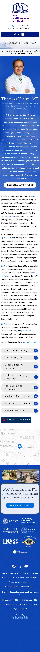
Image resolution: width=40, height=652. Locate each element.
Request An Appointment (21, 28)
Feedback (7, 578)
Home (4, 573)
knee (23, 129)
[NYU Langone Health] (20, 18)
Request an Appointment (20, 185)
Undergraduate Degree (17, 350)
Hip (14, 312)
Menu (17, 34)
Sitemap (34, 573)
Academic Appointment (17, 396)
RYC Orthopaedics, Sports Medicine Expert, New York (18, 51)
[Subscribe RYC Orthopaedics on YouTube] (26, 566)
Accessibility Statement (20, 582)
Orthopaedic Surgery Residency (16, 377)
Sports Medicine (7, 238)
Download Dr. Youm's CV (18, 420)
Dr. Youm (31, 196)
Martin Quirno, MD (29, 604)
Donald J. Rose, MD (10, 600)
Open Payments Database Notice (20, 587)
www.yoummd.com (29, 342)
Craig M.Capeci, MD (10, 604)
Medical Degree (13, 357)
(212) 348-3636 (21, 26)
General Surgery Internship (13, 367)
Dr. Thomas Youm (12, 115)
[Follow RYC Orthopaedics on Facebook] (13, 566)
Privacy (25, 573)
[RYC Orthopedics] (20, 8)
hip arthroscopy (25, 140)
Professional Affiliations (18, 403)
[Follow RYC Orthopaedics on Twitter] (20, 566)
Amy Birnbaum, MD (20, 609)
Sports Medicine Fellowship (13, 387)
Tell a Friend (19, 578)
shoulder (8, 129)
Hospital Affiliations (15, 410)
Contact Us (32, 578)
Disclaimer (14, 573)
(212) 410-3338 (31, 498)
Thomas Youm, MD (29, 600)
